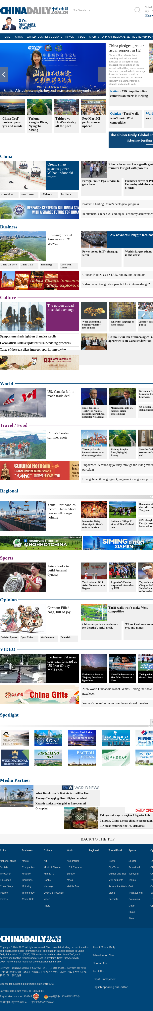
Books (47, 880)
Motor (131, 905)
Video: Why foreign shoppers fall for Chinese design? (116, 284)
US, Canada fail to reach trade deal (60, 394)
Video (47, 899)
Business (8, 226)
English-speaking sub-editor (110, 987)
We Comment (48, 637)
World (6, 383)
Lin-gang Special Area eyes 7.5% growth (59, 239)
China (6, 156)
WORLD (31, 36)
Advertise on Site (103, 955)
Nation (114, 91)
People (4, 892)
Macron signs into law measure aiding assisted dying (122, 411)
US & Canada (74, 867)
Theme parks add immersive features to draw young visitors (93, 452)
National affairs (8, 861)
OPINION (107, 36)
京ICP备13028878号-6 (42, 1002)
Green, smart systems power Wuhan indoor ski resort (60, 170)
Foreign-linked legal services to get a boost (101, 182)
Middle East (73, 886)
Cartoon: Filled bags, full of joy (59, 610)
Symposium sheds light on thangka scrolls (28, 336)
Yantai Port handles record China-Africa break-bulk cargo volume (61, 511)
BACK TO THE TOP (98, 839)
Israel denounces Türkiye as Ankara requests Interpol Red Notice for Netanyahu (93, 412)
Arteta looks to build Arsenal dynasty (58, 570)
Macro (25, 861)
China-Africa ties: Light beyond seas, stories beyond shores (52, 90)
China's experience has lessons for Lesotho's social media (100, 626)
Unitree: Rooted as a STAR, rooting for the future (113, 274)
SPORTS (94, 36)
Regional (9, 490)
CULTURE (56, 36)
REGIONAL (119, 36)
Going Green (27, 194)
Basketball (134, 867)
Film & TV (49, 873)
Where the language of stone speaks (122, 323)
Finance (26, 873)
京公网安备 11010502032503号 (64, 996)
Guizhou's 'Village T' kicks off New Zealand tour (122, 524)
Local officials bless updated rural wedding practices (35, 343)
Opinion (115, 113)
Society (4, 867)
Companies (28, 867)
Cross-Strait (7, 194)
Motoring (26, 886)
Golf (130, 886)
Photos (4, 899)
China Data (27, 264)
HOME (6, 36)
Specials (113, 899)
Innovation (5, 873)
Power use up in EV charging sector (100, 253)
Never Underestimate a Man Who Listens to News (122, 677)
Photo (47, 905)
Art (45, 861)
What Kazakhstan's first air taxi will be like (61, 793)
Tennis (132, 880)
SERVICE (132, 36)
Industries (27, 880)
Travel (6, 425)
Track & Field (135, 892)
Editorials (66, 637)
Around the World (118, 886)
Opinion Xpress (9, 637)
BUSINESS (44, 36)
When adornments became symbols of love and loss (91, 324)
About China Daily (104, 947)
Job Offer (98, 971)
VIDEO (81, 36)
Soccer (132, 861)
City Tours (114, 867)
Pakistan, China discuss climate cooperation (126, 820)
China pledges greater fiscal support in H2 (126, 47)
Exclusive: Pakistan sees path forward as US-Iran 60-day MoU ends (62, 663)
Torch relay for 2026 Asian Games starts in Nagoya (93, 585)
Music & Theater (52, 867)
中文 (147, 11)
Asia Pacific (73, 861)
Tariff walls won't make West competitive (124, 118)
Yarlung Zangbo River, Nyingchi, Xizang (119, 452)
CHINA (19, 36)
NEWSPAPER (144, 36)
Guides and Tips (117, 873)
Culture (8, 297)
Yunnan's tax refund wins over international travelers (115, 703)
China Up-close (9, 264)
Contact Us (100, 963)
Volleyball (133, 873)
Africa (70, 880)
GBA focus (46, 194)
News (112, 861)
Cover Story (6, 886)
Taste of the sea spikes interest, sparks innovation (33, 349)
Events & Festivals (54, 892)
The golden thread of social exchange (60, 307)
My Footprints (116, 880)
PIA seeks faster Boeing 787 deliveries (122, 825)
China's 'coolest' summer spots (58, 435)
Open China (27, 637)
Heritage (48, 886)
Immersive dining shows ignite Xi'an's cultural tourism (92, 524)
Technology (46, 264)
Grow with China (66, 266)
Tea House (66, 194)
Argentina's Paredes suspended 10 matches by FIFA (122, 585)
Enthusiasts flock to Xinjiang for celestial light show (92, 677)
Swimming (134, 899)
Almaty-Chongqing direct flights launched (61, 798)
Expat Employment (104, 979)
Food (22, 425)
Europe (71, 873)
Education (5, 880)
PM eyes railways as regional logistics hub (125, 815)
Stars (131, 918)
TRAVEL (69, 36)
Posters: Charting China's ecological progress (110, 204)
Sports (6, 558)
